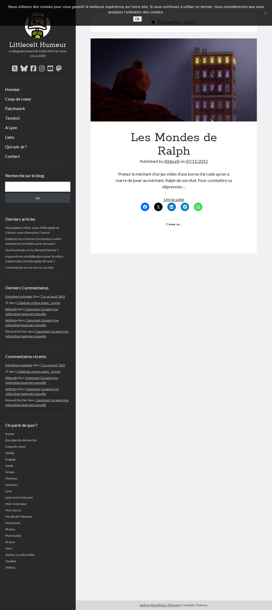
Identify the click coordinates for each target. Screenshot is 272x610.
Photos (10, 529)
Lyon (8, 491)
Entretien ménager (18, 296)
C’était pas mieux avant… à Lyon (38, 303)
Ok (137, 19)
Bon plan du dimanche (21, 440)
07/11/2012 (197, 161)
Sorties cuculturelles (20, 555)
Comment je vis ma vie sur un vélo (29, 267)
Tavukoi (12, 117)
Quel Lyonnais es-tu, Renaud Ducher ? (32, 250)
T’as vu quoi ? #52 (52, 296)
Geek (9, 466)
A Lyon (11, 127)
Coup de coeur (18, 98)
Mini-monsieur (16, 504)
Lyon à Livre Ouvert (19, 497)
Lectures (11, 485)
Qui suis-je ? (16, 146)
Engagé (10, 459)
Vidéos (10, 567)
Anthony (11, 320)
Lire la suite (174, 199)
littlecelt (11, 309)
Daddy (9, 453)
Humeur (12, 89)
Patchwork (15, 108)
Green (10, 472)
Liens (9, 137)
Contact (12, 156)
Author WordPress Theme (159, 605)
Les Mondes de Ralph (174, 79)
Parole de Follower (18, 516)
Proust (10, 542)
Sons (8, 548)
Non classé (13, 510)
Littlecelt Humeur (37, 45)
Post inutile (13, 536)
